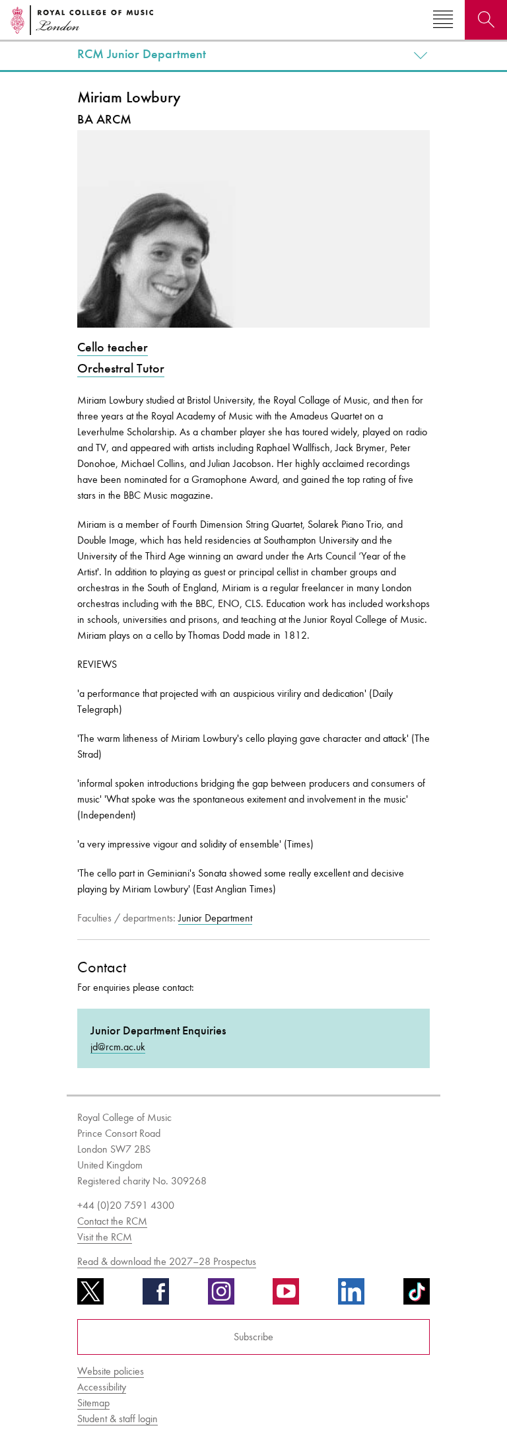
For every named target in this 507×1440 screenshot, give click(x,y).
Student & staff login (117, 1418)
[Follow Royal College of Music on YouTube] (286, 1296)
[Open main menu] (443, 20)
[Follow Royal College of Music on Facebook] (156, 1296)
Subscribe (253, 1336)
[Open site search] (486, 20)
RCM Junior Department (141, 54)
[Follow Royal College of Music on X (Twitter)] (90, 1296)
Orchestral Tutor (120, 368)
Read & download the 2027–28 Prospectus (166, 1261)
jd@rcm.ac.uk (117, 1046)
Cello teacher (112, 347)
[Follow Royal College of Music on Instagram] (221, 1296)
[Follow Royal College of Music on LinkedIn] (351, 1296)
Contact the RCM (112, 1221)
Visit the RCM (104, 1237)
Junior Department (215, 918)
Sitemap (93, 1402)
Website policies (110, 1371)
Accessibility (101, 1387)
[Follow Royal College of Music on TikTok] (416, 1296)
